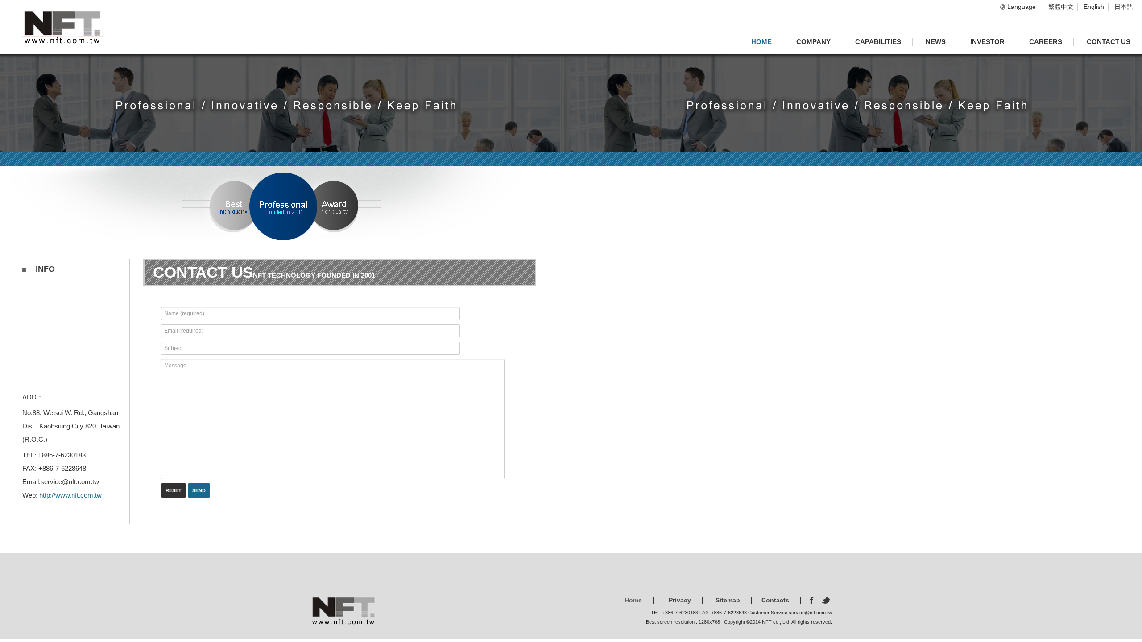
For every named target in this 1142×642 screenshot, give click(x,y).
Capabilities (878, 41)
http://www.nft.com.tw (70, 495)
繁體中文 (1060, 6)
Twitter (827, 601)
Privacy (680, 600)
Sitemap (728, 600)
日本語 (1123, 6)
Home (761, 41)
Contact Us (1108, 41)
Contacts (775, 600)
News (936, 41)
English (1094, 6)
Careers (1045, 41)
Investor (987, 41)
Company (813, 41)
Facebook (812, 601)
